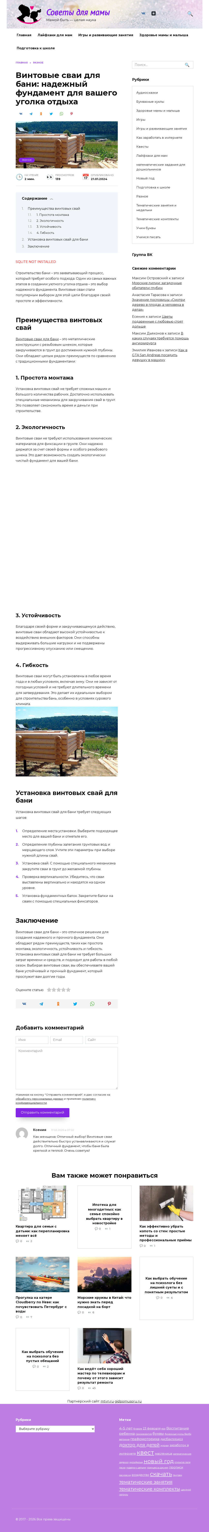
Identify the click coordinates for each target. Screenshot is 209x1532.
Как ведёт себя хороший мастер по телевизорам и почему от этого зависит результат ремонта (101, 1375)
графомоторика (145, 1439)
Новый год (145, 178)
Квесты (142, 147)
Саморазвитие (144, 1434)
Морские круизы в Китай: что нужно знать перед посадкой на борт (104, 1302)
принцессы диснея (157, 1467)
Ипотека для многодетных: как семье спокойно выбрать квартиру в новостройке (104, 1214)
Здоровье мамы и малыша (163, 35)
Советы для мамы (78, 12)
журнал (164, 1445)
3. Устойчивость (49, 227)
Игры (140, 120)
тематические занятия (145, 1482)
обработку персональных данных (39, 1098)
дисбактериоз (171, 1439)
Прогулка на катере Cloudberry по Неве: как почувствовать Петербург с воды (41, 1304)
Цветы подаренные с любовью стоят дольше (157, 321)
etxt (163, 1428)
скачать (161, 1473)
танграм (177, 1475)
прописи (176, 1467)
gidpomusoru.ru (128, 1401)
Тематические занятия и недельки (156, 207)
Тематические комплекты (157, 219)
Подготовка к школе (36, 48)
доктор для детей (139, 1444)
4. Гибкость (45, 233)
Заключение (38, 246)
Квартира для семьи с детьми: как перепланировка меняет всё (42, 1231)
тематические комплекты (149, 1489)
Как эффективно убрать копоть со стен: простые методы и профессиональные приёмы (166, 1233)
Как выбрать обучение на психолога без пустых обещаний (42, 1356)
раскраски (125, 1475)
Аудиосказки (147, 93)
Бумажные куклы (150, 102)
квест (145, 1452)
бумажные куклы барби (178, 1434)
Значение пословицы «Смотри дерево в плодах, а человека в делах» (158, 305)
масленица (163, 1453)
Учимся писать (148, 237)
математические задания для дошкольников (160, 167)
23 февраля (152, 1428)
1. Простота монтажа (53, 215)
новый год (159, 1461)
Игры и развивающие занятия (105, 35)
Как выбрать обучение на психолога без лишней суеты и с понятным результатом (166, 1285)
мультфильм (136, 1462)
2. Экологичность (50, 221)
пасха (122, 1467)
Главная (24, 35)
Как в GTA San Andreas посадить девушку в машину (159, 355)
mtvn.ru (107, 1401)
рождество (140, 1475)
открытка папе (182, 1462)
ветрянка (124, 1439)
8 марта (137, 1428)
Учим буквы (146, 228)
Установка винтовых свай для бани (58, 239)
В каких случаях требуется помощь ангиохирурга (160, 338)
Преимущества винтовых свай (54, 209)
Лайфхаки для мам (55, 35)
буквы (158, 1433)
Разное (27, 160)
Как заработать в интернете (159, 138)
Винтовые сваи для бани (37, 339)
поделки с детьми (136, 1467)
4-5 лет (126, 1428)
